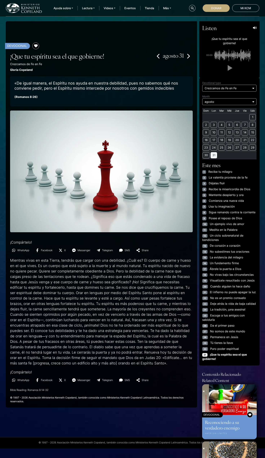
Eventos (130, 8)
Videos (108, 8)
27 (237, 147)
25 (221, 147)
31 (213, 155)
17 (213, 140)
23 (206, 147)
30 (206, 155)
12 (229, 132)
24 (214, 147)
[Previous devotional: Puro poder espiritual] (158, 56)
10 (213, 132)
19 (229, 140)
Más (166, 8)
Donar (216, 8)
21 (244, 140)
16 (206, 140)
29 (252, 147)
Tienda (149, 8)
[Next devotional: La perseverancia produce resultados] (188, 56)
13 (237, 132)
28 (245, 147)
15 (252, 132)
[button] (229, 68)
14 (244, 132)
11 (221, 132)
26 (229, 147)
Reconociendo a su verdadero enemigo (222, 425)
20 (237, 140)
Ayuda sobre (62, 8)
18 (221, 140)
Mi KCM (245, 8)
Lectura (87, 8)
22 (252, 140)
